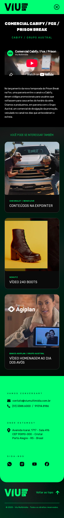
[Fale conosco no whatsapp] (9, 464)
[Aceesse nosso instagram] (22, 464)
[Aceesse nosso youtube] (34, 464)
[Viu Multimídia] (16, 7)
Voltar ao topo (44, 492)
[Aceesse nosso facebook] (47, 464)
